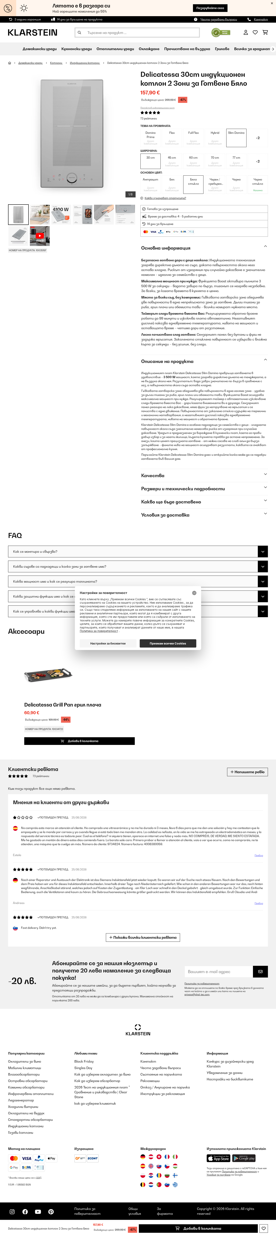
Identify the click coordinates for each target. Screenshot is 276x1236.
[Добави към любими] (263, 1228)
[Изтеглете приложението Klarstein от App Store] (219, 1158)
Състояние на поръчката (161, 1074)
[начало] (13, 62)
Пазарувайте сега (210, 8)
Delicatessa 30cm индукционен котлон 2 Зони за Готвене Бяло (148, 62)
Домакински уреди (30, 62)
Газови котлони (20, 1133)
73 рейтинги (148, 118)
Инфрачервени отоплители (31, 1094)
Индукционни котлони (85, 62)
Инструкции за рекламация (162, 1094)
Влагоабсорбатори (24, 1074)
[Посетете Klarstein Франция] (167, 1156)
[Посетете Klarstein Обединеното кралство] (151, 1166)
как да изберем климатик (95, 1103)
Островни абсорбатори (27, 1081)
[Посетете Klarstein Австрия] (151, 1156)
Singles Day (83, 1068)
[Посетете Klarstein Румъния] (159, 1175)
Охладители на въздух (26, 1113)
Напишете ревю (249, 772)
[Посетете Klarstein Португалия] (159, 1184)
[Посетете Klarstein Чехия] (167, 1166)
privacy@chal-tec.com (197, 994)
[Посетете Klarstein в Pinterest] (51, 1212)
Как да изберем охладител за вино (102, 1074)
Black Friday (84, 1061)
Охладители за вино (24, 1061)
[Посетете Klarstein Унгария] (175, 1166)
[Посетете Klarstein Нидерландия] (151, 1184)
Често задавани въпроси (218, 19)
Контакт (261, 19)
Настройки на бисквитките (230, 1079)
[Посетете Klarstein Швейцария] (159, 1156)
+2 (258, 138)
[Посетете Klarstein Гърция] (175, 1185)
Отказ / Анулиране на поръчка (165, 1087)
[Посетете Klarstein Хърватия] (151, 1175)
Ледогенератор (21, 1100)
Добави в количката (202, 1228)
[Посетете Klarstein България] (167, 1175)
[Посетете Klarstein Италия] (175, 1156)
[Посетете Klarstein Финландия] (175, 1175)
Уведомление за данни (224, 1073)
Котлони (56, 62)
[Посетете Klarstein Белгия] (142, 1184)
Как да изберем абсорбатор (97, 1081)
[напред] (273, 49)
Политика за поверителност (201, 983)
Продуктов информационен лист (157, 108)
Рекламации (150, 1081)
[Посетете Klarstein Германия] (142, 1156)
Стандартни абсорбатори (30, 1120)
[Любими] (255, 32)
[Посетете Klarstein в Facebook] (25, 1212)
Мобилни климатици (24, 1068)
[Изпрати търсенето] (79, 32)
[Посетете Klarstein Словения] (167, 1184)
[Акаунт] (246, 32)
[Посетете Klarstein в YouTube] (38, 1212)
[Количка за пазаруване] (265, 32)
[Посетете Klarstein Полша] (142, 1175)
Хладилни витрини (23, 1107)
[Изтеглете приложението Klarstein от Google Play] (244, 1158)
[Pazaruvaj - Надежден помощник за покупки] (221, 32)
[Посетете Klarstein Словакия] (159, 1166)
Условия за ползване (219, 1174)
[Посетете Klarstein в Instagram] (12, 1212)
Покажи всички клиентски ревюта (145, 937)
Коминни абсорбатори (26, 1087)
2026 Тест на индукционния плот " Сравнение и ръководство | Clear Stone (102, 1092)
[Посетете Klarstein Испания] (142, 1166)
